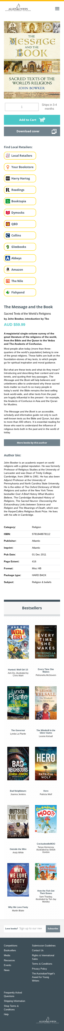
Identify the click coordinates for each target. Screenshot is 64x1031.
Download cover (28, 131)
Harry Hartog (20, 178)
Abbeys (16, 258)
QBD (14, 224)
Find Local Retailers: (18, 147)
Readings (17, 190)
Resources (9, 960)
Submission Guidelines (44, 945)
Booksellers (10, 950)
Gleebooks (18, 247)
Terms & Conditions (42, 963)
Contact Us (38, 950)
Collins (16, 235)
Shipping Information (14, 1001)
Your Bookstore (22, 167)
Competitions (10, 945)
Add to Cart (27, 120)
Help (6, 1014)
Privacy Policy (39, 968)
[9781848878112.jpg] (32, 59)
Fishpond (18, 292)
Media (7, 955)
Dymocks (17, 213)
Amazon (17, 270)
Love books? (11, 928)
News (7, 970)
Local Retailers (21, 156)
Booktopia (18, 201)
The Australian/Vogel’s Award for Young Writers (43, 977)
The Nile (17, 281)
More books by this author (32, 442)
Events (7, 965)
